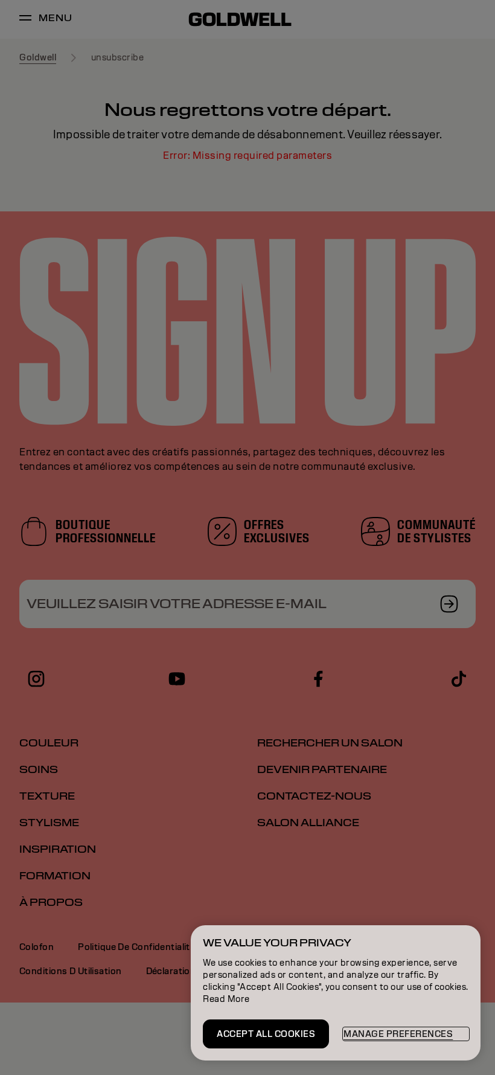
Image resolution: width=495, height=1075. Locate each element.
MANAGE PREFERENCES (398, 1033)
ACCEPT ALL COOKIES (266, 1033)
